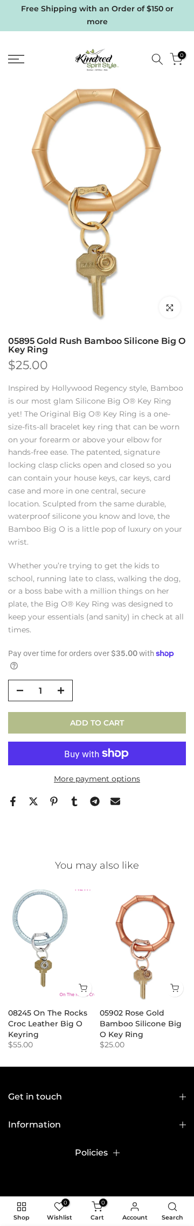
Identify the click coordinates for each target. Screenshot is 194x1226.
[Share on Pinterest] (54, 801)
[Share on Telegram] (95, 801)
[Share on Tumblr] (74, 801)
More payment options (97, 779)
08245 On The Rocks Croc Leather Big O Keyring (47, 1024)
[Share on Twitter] (33, 801)
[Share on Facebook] (13, 801)
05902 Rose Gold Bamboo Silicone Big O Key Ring (141, 1024)
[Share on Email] (115, 801)
